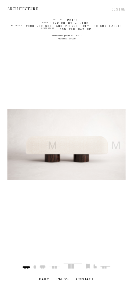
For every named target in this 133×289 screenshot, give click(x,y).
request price (66, 38)
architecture (22, 9)
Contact (85, 280)
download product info (66, 35)
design (118, 9)
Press (63, 280)
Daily (44, 280)
